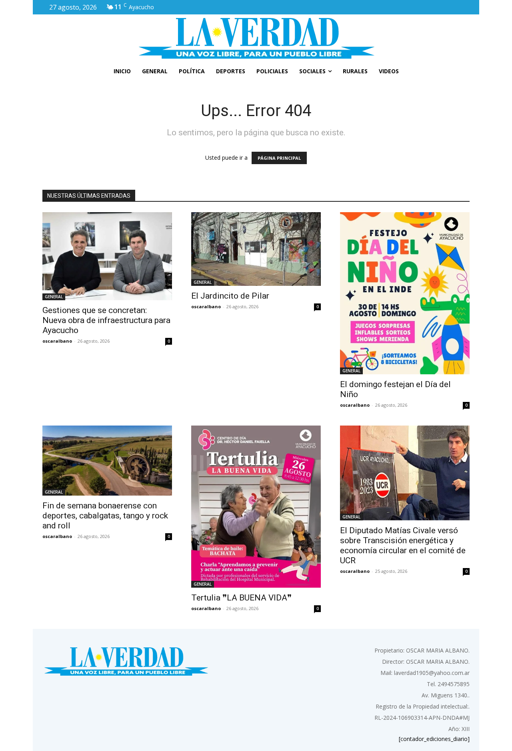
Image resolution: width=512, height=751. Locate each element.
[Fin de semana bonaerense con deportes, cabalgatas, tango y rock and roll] (107, 461)
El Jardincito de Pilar (230, 296)
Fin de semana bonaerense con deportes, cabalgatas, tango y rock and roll (105, 515)
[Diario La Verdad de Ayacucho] (256, 38)
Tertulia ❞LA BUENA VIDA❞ (241, 597)
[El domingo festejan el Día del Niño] (405, 293)
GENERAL (54, 296)
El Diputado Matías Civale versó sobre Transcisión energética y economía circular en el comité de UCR (403, 545)
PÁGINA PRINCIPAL (279, 158)
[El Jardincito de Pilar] (256, 249)
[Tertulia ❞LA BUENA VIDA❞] (256, 507)
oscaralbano (57, 341)
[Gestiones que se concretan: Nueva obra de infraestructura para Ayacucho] (107, 256)
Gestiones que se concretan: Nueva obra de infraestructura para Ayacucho (106, 320)
